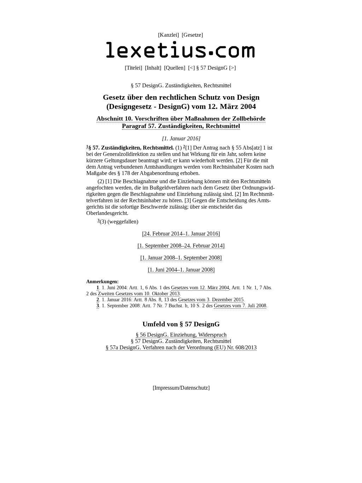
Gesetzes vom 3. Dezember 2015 (211, 299)
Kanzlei (168, 35)
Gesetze (192, 35)
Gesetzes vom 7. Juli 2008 (240, 305)
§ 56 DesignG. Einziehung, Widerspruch (181, 335)
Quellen (174, 68)
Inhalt (153, 68)
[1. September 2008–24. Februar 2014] (181, 246)
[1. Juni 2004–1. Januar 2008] (181, 270)
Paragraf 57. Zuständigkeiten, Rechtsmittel (181, 125)
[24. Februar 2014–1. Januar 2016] (181, 234)
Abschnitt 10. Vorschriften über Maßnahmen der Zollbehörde (181, 118)
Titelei (133, 68)
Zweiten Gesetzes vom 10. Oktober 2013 (139, 293)
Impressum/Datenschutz (181, 388)
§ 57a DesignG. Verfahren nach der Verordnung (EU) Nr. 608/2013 (181, 347)
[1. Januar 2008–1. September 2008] (181, 258)
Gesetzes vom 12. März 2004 (200, 287)
